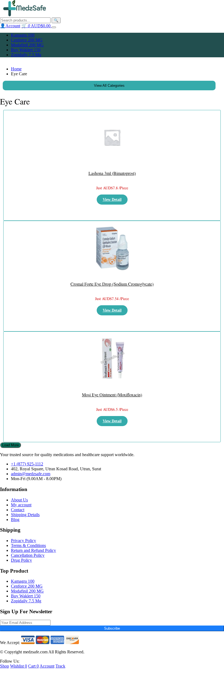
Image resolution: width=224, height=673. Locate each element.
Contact (17, 509)
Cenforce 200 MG (27, 40)
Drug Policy (21, 560)
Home (16, 69)
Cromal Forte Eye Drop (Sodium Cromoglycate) (112, 284)
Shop (4, 666)
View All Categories (109, 85)
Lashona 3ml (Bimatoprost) (112, 173)
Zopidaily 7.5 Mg (26, 54)
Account (47, 666)
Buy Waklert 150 (25, 49)
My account (21, 504)
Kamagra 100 (22, 35)
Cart (33, 666)
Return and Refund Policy (33, 550)
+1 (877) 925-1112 (27, 464)
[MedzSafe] (24, 15)
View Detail (112, 200)
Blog (15, 519)
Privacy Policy (23, 540)
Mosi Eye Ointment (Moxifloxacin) (112, 394)
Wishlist (18, 666)
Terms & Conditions (28, 545)
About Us (19, 500)
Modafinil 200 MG (27, 45)
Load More (10, 445)
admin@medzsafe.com (30, 473)
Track (60, 666)
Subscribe (112, 628)
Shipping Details (25, 514)
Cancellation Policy (28, 555)
